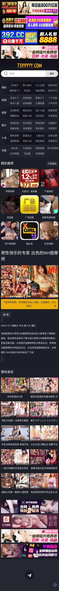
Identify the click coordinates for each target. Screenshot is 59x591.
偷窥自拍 (14, 122)
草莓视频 (40, 148)
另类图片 (52, 128)
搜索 (52, 73)
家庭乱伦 (27, 135)
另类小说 (27, 140)
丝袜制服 (27, 103)
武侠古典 (52, 135)
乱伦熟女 (40, 115)
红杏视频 (14, 153)
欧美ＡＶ (40, 97)
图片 (4, 125)
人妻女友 (40, 135)
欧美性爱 (52, 110)
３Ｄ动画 (52, 97)
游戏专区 (52, 85)
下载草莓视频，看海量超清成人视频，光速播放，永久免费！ (29, 304)
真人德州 (27, 85)
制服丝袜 (14, 115)
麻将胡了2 (15, 90)
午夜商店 (27, 148)
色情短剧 (40, 153)
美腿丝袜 (14, 128)
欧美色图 (40, 122)
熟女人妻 (14, 103)
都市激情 (14, 135)
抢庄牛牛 (52, 90)
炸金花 (27, 90)
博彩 (4, 87)
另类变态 (52, 115)
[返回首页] (55, 585)
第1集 (6, 314)
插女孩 (14, 148)
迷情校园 (14, 140)
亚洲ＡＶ (14, 97)
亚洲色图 (27, 122)
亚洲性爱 (14, 110)
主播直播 (40, 103)
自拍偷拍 (27, 97)
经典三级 (27, 115)
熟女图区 (40, 128)
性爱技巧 (52, 140)
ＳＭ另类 (52, 103)
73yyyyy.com (29, 65)
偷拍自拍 (27, 110)
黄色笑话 (40, 140)
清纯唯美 (27, 128)
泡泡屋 (27, 153)
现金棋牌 (40, 90)
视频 (4, 100)
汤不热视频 (52, 148)
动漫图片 (52, 122)
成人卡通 (40, 110)
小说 (4, 138)
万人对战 (40, 85)
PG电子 (14, 85)
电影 (4, 112)
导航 (4, 150)
